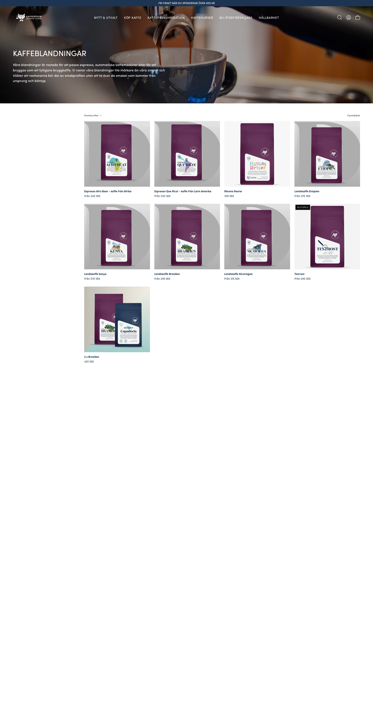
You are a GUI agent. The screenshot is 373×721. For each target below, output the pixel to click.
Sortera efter (91, 115)
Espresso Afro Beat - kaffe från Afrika (107, 191)
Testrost (299, 274)
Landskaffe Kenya (95, 274)
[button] (339, 17)
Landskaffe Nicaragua (238, 274)
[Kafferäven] (29, 17)
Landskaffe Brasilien (167, 274)
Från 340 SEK (92, 196)
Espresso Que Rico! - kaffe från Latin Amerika (182, 191)
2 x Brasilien (91, 356)
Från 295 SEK (162, 278)
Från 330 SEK (162, 196)
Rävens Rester (233, 191)
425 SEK (89, 361)
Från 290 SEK (302, 278)
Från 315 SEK (232, 278)
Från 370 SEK (302, 196)
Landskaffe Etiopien (306, 191)
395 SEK (229, 196)
